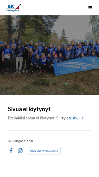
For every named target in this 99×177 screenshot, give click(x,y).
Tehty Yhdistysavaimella (44, 150)
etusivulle (75, 117)
